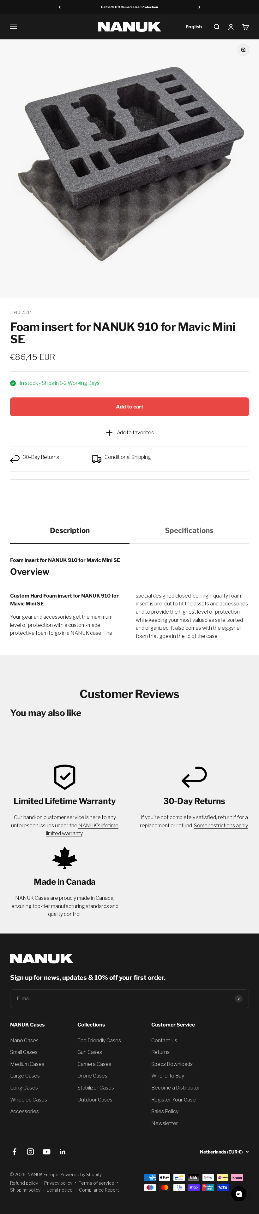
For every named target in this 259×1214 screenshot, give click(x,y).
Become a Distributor (175, 1088)
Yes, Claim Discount (78, 1072)
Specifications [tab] (189, 530)
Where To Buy (167, 1076)
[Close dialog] (140, 1009)
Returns (160, 1052)
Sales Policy (164, 1111)
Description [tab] (70, 530)
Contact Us (164, 1040)
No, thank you (77, 1089)
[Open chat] (238, 1193)
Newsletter (164, 1123)
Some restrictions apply (221, 826)
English (194, 26)
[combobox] (193, 27)
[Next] (199, 7)
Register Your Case (173, 1100)
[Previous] (59, 7)
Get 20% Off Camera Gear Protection (129, 7)
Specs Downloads (172, 1064)
